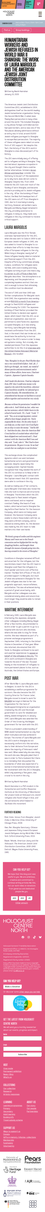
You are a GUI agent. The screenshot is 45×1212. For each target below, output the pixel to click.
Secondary (8, 1111)
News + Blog (8, 1074)
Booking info (8, 1117)
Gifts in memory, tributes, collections (19, 1137)
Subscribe (22, 1054)
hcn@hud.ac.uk (18, 971)
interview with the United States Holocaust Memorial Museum (22, 351)
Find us (7, 30)
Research (7, 1091)
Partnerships (32, 1111)
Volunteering (8, 1146)
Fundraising (8, 1143)
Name (5, 1034)
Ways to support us (11, 1131)
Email (5, 1045)
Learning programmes (12, 1105)
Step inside (8, 1068)
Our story (31, 1105)
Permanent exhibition (12, 1071)
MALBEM (8, 701)
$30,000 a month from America (25, 301)
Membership (8, 1140)
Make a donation (12, 986)
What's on (7, 1077)
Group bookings (23, 30)
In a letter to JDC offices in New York (21, 273)
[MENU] (40, 13)
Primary (6, 1108)
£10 (22, 898)
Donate (38, 4)
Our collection (9, 1088)
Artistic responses (11, 1094)
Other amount (21, 903)
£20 (14, 898)
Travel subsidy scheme (13, 1120)
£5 (29, 898)
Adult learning (9, 1114)
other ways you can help (29, 992)
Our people (31, 1108)
